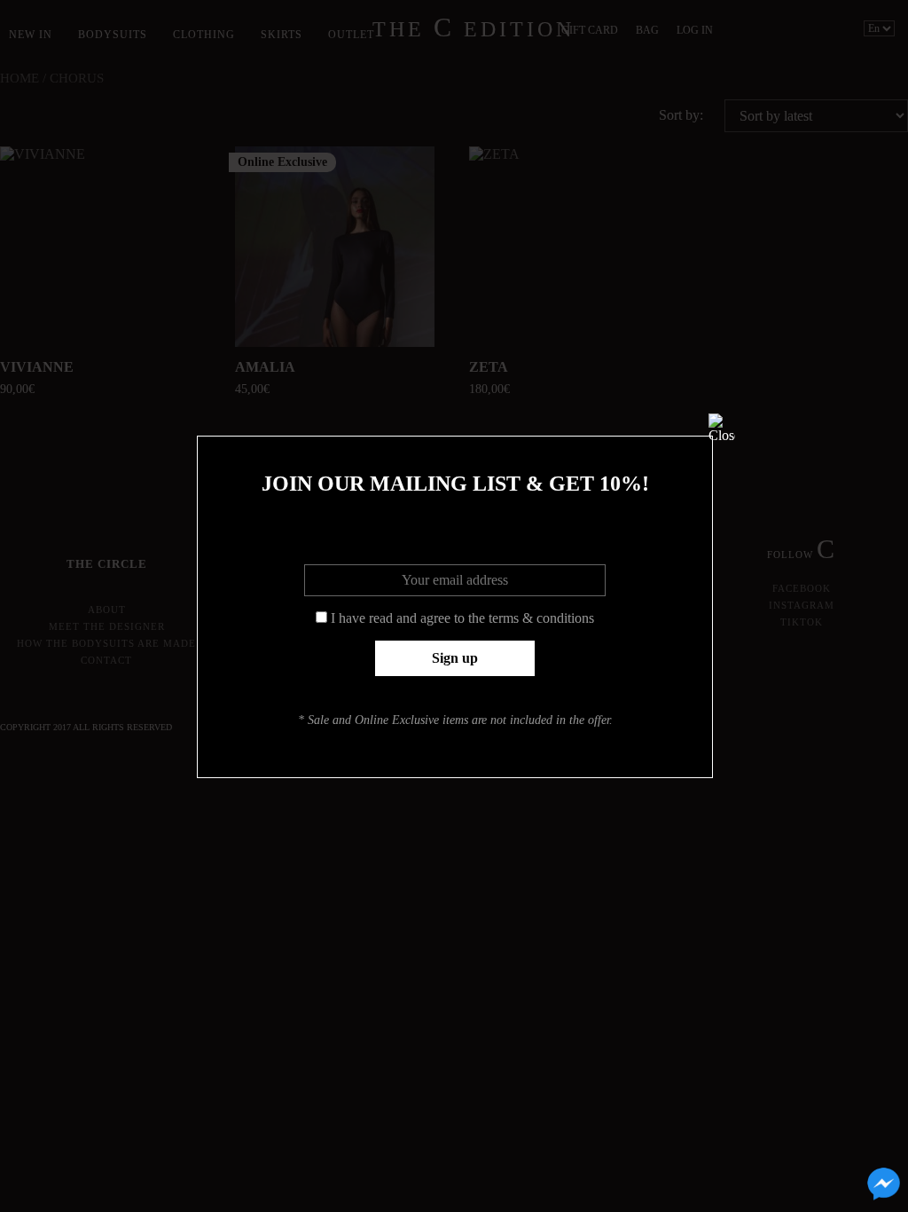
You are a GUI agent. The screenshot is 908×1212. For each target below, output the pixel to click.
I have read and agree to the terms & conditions (462, 618)
